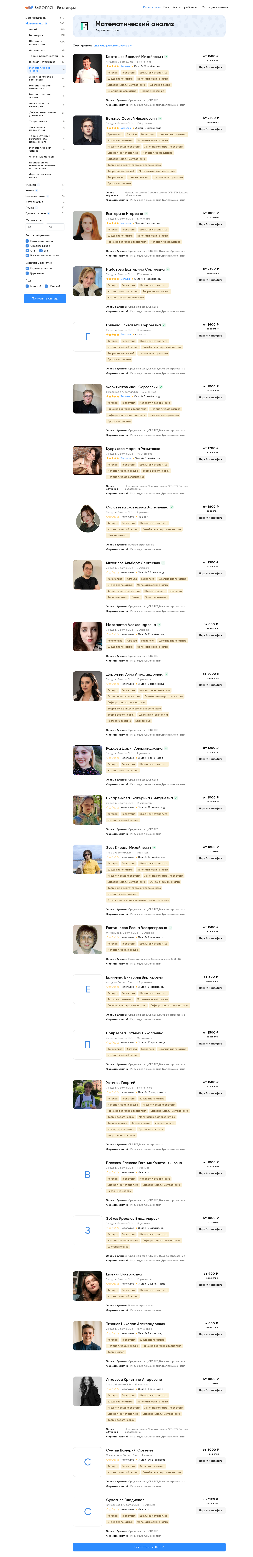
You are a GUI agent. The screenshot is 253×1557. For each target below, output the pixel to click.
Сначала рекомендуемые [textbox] (111, 45)
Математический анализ (40, 69)
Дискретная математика (37, 128)
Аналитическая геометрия (39, 105)
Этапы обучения (38, 235)
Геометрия (36, 35)
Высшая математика (42, 61)
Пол (28, 280)
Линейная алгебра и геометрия (42, 78)
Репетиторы (152, 7)
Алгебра (34, 29)
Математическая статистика (40, 87)
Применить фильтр (45, 298)
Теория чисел (38, 121)
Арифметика (37, 49)
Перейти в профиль (210, 67)
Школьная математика (37, 43)
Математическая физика (40, 149)
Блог (167, 7)
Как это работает (186, 7)
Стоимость (33, 220)
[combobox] (112, 45)
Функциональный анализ (40, 176)
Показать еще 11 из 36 (149, 1547)
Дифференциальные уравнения (42, 114)
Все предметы (36, 17)
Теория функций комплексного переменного (39, 138)
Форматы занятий (39, 262)
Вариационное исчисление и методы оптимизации (43, 165)
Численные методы (41, 156)
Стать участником (215, 7)
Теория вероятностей (43, 55)
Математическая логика (40, 96)
